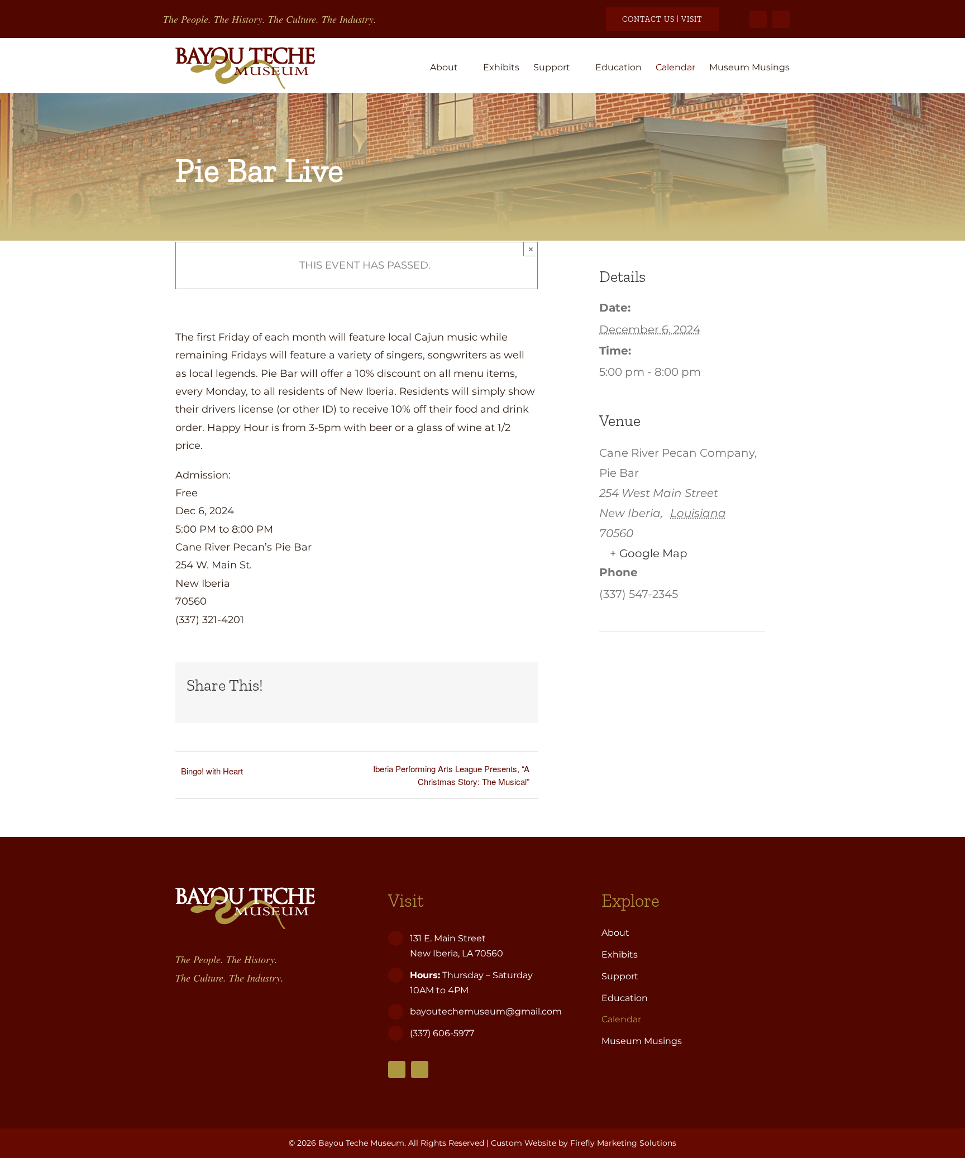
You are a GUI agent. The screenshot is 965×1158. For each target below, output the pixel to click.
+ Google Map (648, 553)
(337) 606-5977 (443, 1033)
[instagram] (781, 19)
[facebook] (758, 19)
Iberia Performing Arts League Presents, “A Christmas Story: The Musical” (451, 775)
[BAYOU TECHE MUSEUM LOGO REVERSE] (245, 892)
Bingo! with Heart (212, 771)
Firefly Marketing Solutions (623, 1143)
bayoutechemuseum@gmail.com (486, 1011)
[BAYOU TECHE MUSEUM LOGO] (245, 52)
